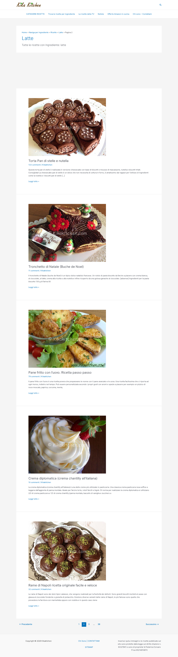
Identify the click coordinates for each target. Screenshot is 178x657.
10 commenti (33, 482)
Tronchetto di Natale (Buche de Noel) (56, 266)
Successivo (152, 624)
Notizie (101, 14)
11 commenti (33, 270)
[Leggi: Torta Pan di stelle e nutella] (67, 127)
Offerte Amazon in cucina (118, 14)
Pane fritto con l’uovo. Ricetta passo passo (60, 372)
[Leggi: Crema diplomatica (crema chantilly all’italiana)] (67, 444)
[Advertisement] (89, 70)
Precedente (25, 624)
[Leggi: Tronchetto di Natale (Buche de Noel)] (67, 233)
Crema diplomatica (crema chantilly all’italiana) (62, 478)
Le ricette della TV (86, 14)
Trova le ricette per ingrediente (61, 14)
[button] (160, 4)
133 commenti (34, 165)
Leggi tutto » (33, 181)
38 (99, 624)
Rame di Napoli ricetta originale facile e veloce (62, 585)
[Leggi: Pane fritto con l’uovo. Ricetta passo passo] (67, 338)
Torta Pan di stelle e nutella (48, 161)
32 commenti (34, 589)
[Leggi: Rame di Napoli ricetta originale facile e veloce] (67, 551)
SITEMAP (89, 647)
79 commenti (34, 376)
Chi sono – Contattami (142, 14)
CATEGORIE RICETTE (35, 14)
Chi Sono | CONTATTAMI (89, 641)
